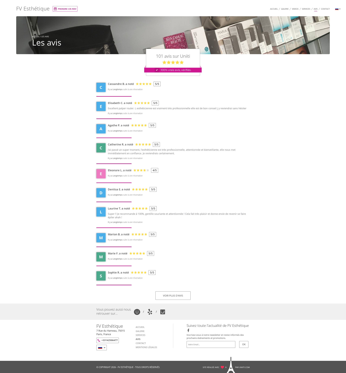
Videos (295, 9)
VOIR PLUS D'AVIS (173, 295)
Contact (325, 9)
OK (244, 344)
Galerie (285, 9)
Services (306, 9)
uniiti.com (244, 367)
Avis (316, 9)
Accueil (274, 9)
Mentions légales (146, 347)
